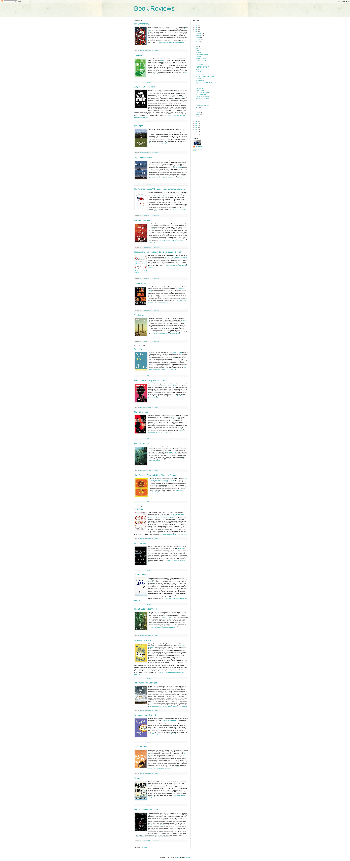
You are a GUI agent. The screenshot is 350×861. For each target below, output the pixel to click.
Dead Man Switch (142, 283)
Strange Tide (139, 778)
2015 (196, 119)
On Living (138, 55)
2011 (196, 127)
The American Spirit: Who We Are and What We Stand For (159, 189)
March (198, 110)
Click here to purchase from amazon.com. (171, 42)
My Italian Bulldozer (142, 640)
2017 (196, 31)
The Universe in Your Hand (146, 810)
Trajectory (138, 126)
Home (161, 845)
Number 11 (139, 315)
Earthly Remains (141, 575)
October (198, 37)
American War (140, 543)
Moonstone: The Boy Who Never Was (150, 380)
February (198, 112)
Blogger (188, 857)
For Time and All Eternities (145, 683)
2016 (196, 117)
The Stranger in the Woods (146, 609)
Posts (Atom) (144, 847)
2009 (196, 131)
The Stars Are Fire (142, 220)
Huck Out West (140, 747)
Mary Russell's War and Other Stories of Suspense (156, 475)
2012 (196, 125)
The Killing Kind (141, 412)
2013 (196, 123)
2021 (196, 23)
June (197, 46)
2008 (196, 134)
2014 (196, 121)
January (198, 114)
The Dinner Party (141, 24)
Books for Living (141, 349)
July (197, 44)
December (199, 33)
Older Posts (184, 845)
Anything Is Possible (143, 157)
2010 (196, 129)
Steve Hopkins (199, 146)
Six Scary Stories (141, 443)
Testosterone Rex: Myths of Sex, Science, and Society (158, 252)
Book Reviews (154, 8)
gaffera (178, 857)
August (198, 42)
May (197, 48)
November (199, 35)
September (199, 39)
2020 (196, 25)
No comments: (155, 50)
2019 (196, 27)
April (197, 108)
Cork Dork (138, 509)
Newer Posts (137, 845)
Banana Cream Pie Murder (146, 715)
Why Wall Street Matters (144, 87)
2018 (196, 29)
